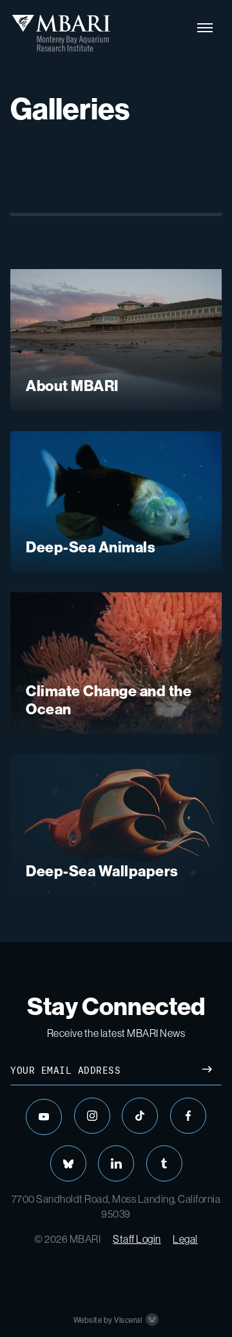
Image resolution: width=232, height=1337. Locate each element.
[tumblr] (164, 1163)
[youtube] (44, 1117)
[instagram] (92, 1116)
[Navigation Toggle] (205, 27)
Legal (185, 1238)
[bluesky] (68, 1163)
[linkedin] (116, 1163)
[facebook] (188, 1116)
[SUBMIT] (207, 1070)
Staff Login (137, 1238)
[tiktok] (140, 1116)
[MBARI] (60, 33)
